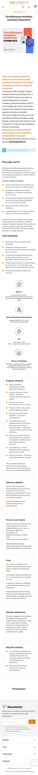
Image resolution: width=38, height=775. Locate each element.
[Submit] (31, 721)
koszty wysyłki (27, 768)
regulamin (17, 731)
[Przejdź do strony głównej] (19, 3)
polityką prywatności (23, 729)
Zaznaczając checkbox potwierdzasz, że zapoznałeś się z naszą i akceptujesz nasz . (17, 729)
